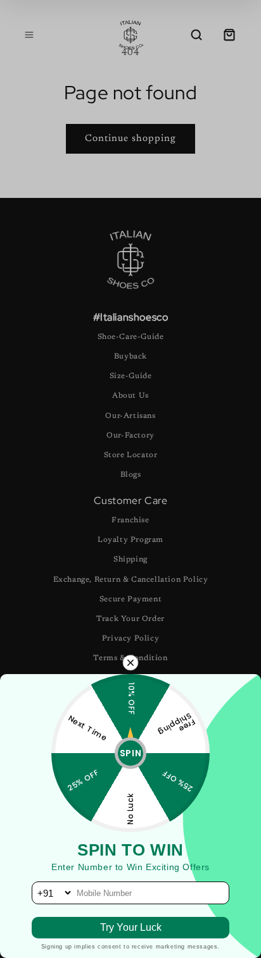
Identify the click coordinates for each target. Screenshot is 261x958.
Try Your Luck (131, 927)
